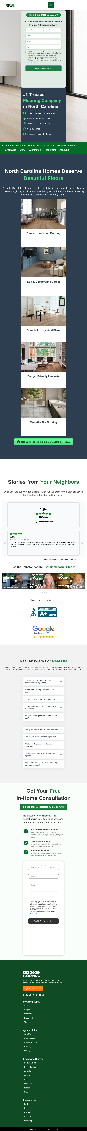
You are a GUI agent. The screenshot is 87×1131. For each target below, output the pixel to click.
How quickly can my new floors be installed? (41, 730)
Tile (25, 1022)
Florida (27, 1075)
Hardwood (28, 1018)
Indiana (27, 1088)
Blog (26, 1108)
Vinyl (26, 1006)
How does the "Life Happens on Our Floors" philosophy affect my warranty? (41, 681)
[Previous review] (4, 544)
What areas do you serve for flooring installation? (38, 745)
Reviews (27, 1112)
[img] (43, 513)
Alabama (27, 1079)
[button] (16, 581)
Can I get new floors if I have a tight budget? (41, 699)
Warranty (27, 1047)
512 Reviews (43, 517)
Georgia (27, 1071)
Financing (28, 1121)
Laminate (28, 1014)
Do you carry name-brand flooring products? (41, 737)
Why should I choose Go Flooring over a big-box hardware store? (41, 764)
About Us (28, 1116)
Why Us (27, 1034)
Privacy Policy (32, 62)
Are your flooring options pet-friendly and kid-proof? (41, 717)
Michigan (28, 1084)
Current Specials (31, 1042)
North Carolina (30, 1063)
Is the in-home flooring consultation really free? (40, 691)
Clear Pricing (29, 1038)
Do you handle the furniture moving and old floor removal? (40, 707)
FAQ (26, 1104)
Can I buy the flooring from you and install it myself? (41, 754)
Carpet (27, 1010)
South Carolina (30, 1067)
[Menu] (51, 5)
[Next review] (82, 544)
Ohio (26, 1092)
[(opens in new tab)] (43, 612)
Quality (27, 1051)
